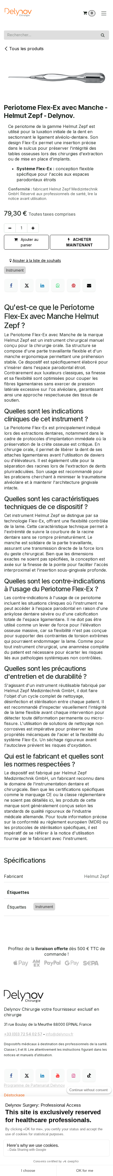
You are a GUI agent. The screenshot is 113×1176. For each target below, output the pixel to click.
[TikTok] (89, 1075)
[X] (26, 285)
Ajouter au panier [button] (29, 242)
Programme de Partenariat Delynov (34, 1085)
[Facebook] (11, 285)
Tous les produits (26, 48)
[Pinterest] (73, 285)
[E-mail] (89, 285)
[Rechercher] (102, 35)
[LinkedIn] (42, 285)
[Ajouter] (33, 228)
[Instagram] (73, 1075)
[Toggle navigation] (104, 13)
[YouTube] (58, 1075)
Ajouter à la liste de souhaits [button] (37, 260)
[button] (79, 242)
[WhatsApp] (58, 285)
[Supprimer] (10, 228)
